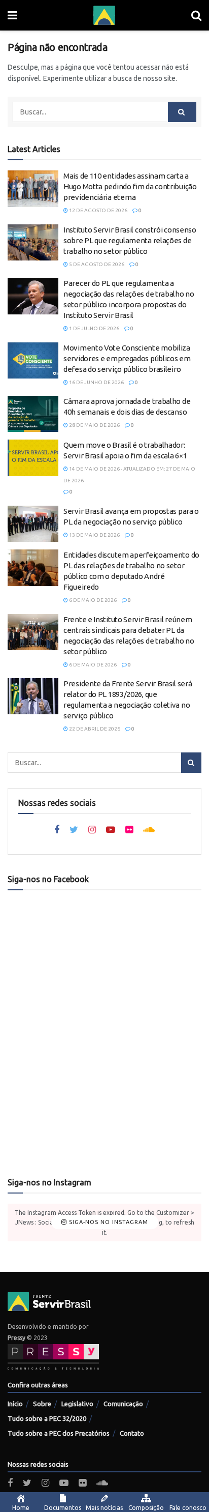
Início (15, 1403)
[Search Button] (182, 112)
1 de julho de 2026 (93, 328)
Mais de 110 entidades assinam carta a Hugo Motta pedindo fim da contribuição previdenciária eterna (130, 186)
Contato (132, 1433)
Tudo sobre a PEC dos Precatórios (59, 1433)
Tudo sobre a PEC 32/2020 (47, 1418)
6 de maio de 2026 (92, 600)
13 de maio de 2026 (94, 535)
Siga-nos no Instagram (107, 1222)
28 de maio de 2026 (94, 425)
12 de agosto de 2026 (97, 210)
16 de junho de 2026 (96, 382)
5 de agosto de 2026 (96, 264)
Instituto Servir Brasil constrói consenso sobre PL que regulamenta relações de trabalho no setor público (129, 240)
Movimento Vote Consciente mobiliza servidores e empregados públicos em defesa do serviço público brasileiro (127, 358)
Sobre (42, 1403)
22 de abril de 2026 (94, 729)
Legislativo (77, 1403)
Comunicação (123, 1403)
